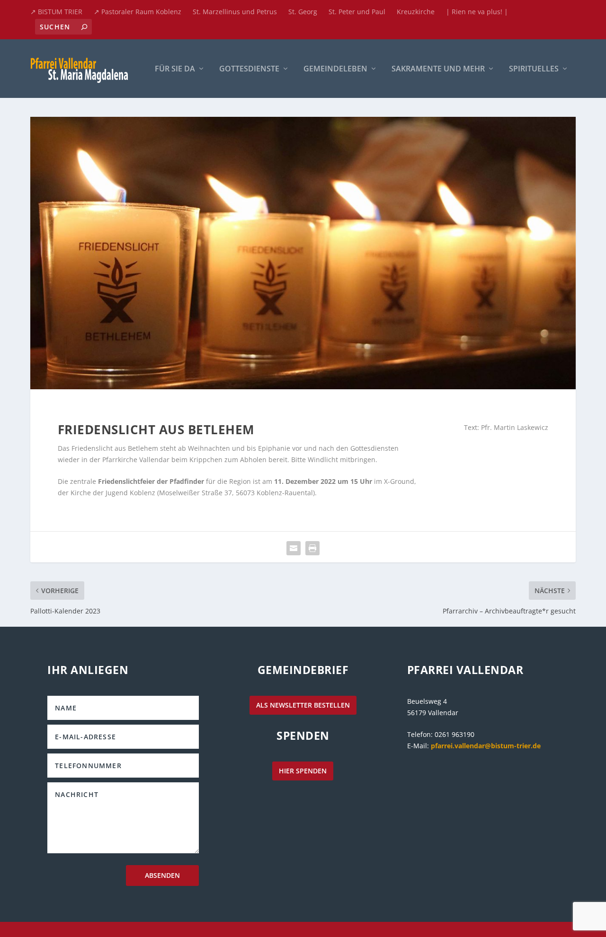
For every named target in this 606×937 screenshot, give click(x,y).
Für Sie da (175, 69)
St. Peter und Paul (357, 11)
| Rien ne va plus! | (477, 11)
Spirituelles (534, 69)
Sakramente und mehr (438, 69)
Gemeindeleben (335, 69)
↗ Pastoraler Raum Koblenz (137, 11)
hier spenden (303, 770)
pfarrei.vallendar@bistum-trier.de (486, 745)
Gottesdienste (249, 69)
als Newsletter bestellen (303, 705)
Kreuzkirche (416, 11)
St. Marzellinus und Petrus (235, 11)
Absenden (162, 875)
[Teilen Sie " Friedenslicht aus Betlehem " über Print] (312, 548)
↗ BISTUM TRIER (56, 11)
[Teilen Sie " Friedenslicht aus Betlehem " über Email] (293, 548)
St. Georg (302, 11)
